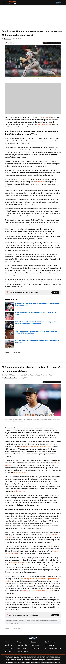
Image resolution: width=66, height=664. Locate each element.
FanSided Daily (22, 645)
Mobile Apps (9, 645)
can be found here (19, 491)
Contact (33, 642)
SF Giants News (15, 352)
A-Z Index (8, 651)
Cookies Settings (22, 651)
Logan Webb (46, 117)
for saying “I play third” (18, 562)
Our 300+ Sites (50, 642)
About (7, 642)
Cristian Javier (39, 182)
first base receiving (19, 472)
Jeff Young (8, 39)
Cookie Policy (21, 648)
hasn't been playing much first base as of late (37, 591)
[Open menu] (4, 3)
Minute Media (12, 656)
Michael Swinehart (10, 378)
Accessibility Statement (53, 648)
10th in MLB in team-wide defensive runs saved (35, 446)
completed (25, 179)
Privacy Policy (49, 645)
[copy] (15, 43)
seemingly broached (44, 124)
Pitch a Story (35, 645)
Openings (20, 642)
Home (7, 352)
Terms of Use (9, 648)
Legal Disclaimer (36, 648)
